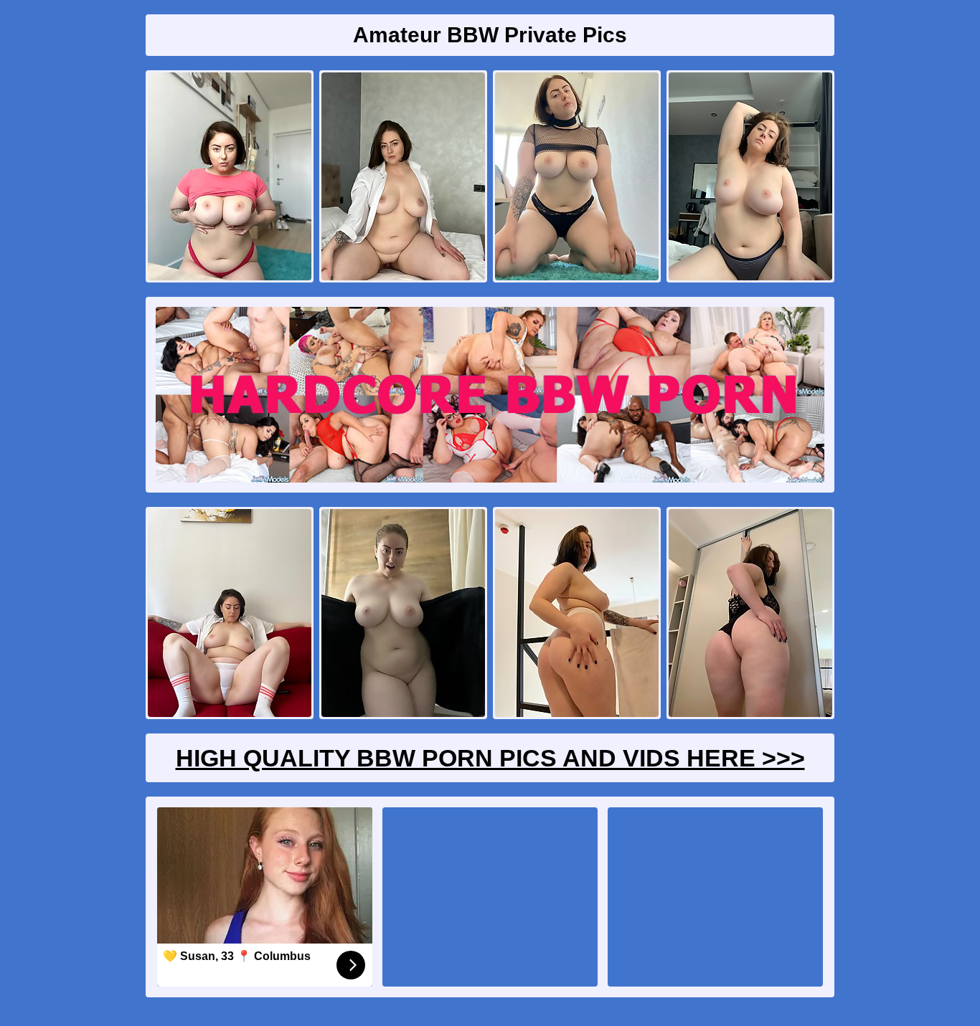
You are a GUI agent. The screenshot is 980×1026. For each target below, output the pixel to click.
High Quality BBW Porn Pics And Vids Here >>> (490, 757)
